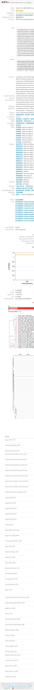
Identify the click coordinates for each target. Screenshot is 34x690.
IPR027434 (19, 173)
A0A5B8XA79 (20, 115)
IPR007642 (19, 146)
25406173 (26, 119)
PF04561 (19, 131)
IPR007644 (19, 163)
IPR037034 (19, 150)
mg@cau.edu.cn (22, 686)
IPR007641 (19, 159)
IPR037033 (19, 155)
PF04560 (19, 136)
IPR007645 (19, 148)
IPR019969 (19, 180)
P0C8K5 (28, 115)
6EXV (17, 194)
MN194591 (20, 121)
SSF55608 (19, 182)
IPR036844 (19, 176)
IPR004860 (19, 178)
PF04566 (19, 127)
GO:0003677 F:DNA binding (24, 212)
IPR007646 (19, 152)
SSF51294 (19, 184)
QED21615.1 (20, 17)
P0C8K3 (19, 125)
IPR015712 (19, 144)
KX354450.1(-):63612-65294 (24, 15)
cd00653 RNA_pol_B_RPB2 (24, 188)
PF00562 (19, 134)
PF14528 (19, 142)
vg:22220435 (19, 200)
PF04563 (19, 138)
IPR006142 (19, 171)
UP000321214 (21, 123)
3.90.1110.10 (20, 186)
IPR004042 (19, 169)
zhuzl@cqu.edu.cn (12, 686)
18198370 (19, 119)
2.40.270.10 (29, 186)
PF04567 (19, 140)
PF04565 (19, 129)
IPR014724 (19, 165)
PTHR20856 (20, 192)
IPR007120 (19, 157)
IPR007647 (19, 167)
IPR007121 (19, 161)
